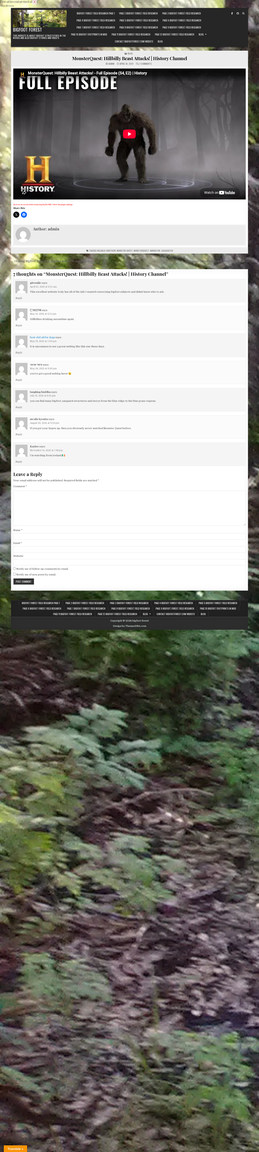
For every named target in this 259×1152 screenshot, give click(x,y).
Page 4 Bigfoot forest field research (96, 20)
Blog (201, 34)
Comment (20, 486)
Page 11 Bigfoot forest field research (131, 34)
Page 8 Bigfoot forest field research (138, 27)
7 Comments (145, 64)
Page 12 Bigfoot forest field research (174, 34)
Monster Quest (125, 250)
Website (18, 556)
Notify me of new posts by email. (36, 574)
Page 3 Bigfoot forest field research (181, 13)
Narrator (155, 250)
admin (111, 64)
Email (17, 543)
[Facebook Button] (232, 13)
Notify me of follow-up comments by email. (42, 568)
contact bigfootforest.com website (134, 41)
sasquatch (167, 250)
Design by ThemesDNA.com (129, 626)
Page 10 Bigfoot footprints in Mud (89, 34)
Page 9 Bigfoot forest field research (181, 27)
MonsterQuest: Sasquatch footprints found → (218, 261)
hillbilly (101, 250)
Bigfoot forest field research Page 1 (96, 13)
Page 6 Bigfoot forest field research (182, 20)
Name (17, 530)
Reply (18, 298)
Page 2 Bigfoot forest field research (138, 13)
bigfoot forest (27, 29)
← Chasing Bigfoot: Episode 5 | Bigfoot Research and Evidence (52, 261)
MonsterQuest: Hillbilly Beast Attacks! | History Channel (129, 58)
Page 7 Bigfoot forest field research (96, 27)
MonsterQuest (141, 250)
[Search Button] (243, 13)
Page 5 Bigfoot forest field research (139, 20)
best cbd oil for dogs (42, 337)
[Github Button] (237, 13)
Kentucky (111, 250)
